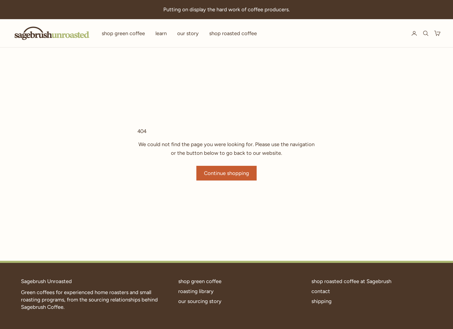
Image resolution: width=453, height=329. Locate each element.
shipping (321, 301)
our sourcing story (200, 301)
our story (188, 33)
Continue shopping (226, 173)
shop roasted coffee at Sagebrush (351, 281)
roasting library (196, 291)
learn (161, 33)
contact (320, 291)
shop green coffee (123, 33)
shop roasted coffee (233, 33)
